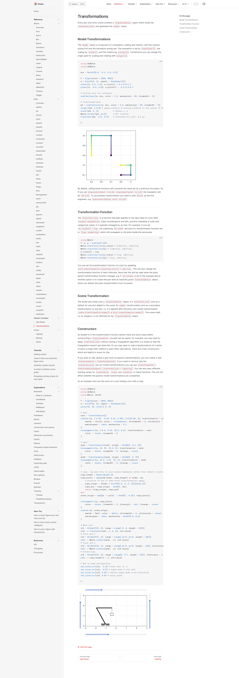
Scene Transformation (188, 28)
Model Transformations (188, 20)
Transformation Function (189, 24)
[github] (204, 4)
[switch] (196, 4)
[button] (47, 20)
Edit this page (86, 647)
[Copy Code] (159, 63)
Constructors (184, 32)
